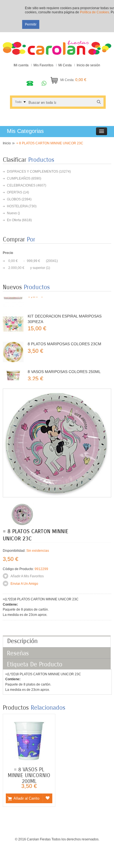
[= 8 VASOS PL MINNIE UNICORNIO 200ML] (29, 720)
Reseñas (18, 653)
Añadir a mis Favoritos (27, 576)
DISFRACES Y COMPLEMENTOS (32, 171)
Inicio (7, 143)
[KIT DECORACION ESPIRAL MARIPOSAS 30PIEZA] (13, 314)
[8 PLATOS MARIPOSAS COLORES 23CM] (13, 342)
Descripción (22, 641)
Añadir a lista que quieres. (47, 797)
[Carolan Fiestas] (57, 45)
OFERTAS (14, 192)
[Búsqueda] (98, 102)
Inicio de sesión (88, 65)
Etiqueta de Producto (34, 664)
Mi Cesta (65, 65)
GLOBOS (14, 199)
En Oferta (14, 220)
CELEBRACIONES (21, 185)
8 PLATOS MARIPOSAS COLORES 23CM (64, 334)
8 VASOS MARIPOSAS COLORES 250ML (64, 362)
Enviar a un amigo (24, 584)
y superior (26, 268)
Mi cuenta (21, 65)
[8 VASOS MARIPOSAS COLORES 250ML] (13, 370)
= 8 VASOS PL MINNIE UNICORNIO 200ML (29, 775)
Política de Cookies (94, 12)
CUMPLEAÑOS (18, 178)
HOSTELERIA (17, 206)
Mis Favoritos (43, 65)
